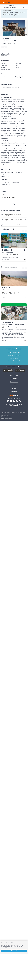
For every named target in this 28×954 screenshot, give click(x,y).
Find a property (14, 375)
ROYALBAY (4, 340)
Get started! (14, 951)
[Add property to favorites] (25, 250)
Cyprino (3, 194)
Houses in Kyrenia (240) (14, 361)
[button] (13, 215)
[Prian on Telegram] (14, 401)
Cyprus (16, 76)
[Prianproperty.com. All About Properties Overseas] (6, 2)
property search (13, 12)
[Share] (23, 7)
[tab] (14, 214)
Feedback (14, 388)
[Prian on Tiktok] (20, 401)
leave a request (13, 14)
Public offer (14, 391)
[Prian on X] (11, 401)
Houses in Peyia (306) (14, 358)
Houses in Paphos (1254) (14, 352)
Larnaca (21, 76)
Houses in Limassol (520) (14, 355)
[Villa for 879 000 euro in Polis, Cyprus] (14, 285)
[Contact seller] (25, 260)
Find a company (14, 381)
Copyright (14, 385)
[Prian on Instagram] (8, 401)
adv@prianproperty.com (6, 418)
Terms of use (14, 378)
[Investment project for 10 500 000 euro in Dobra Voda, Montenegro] (14, 324)
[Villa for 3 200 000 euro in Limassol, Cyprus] (14, 247)
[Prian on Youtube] (17, 401)
